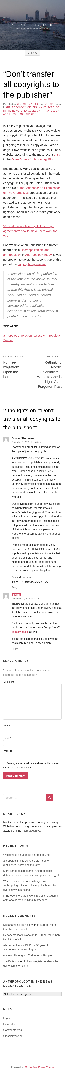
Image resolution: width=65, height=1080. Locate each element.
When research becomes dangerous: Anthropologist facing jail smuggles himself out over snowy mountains (30, 885)
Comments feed (12, 1030)
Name (8, 725)
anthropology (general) (23, 107)
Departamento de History (18, 924)
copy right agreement (32, 264)
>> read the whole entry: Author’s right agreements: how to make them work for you (30, 231)
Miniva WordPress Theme (39, 1067)
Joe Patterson (11, 961)
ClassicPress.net (13, 1036)
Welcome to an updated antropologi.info (26, 854)
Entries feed (10, 1024)
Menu (34, 52)
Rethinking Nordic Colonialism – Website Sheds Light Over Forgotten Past (49, 372)
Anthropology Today (38, 254)
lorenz (48, 104)
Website (8, 750)
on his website (20, 631)
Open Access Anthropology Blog (33, 159)
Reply (15, 587)
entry (57, 154)
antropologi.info (32, 25)
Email (7, 738)
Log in (7, 1018)
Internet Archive (31, 830)
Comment (10, 681)
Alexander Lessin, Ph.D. (18, 945)
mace (6, 955)
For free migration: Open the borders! (13, 367)
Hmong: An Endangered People (33, 955)
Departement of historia (17, 935)
